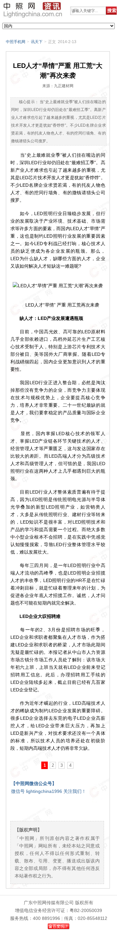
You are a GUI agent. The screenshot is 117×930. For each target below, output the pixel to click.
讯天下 (37, 41)
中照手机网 (15, 41)
